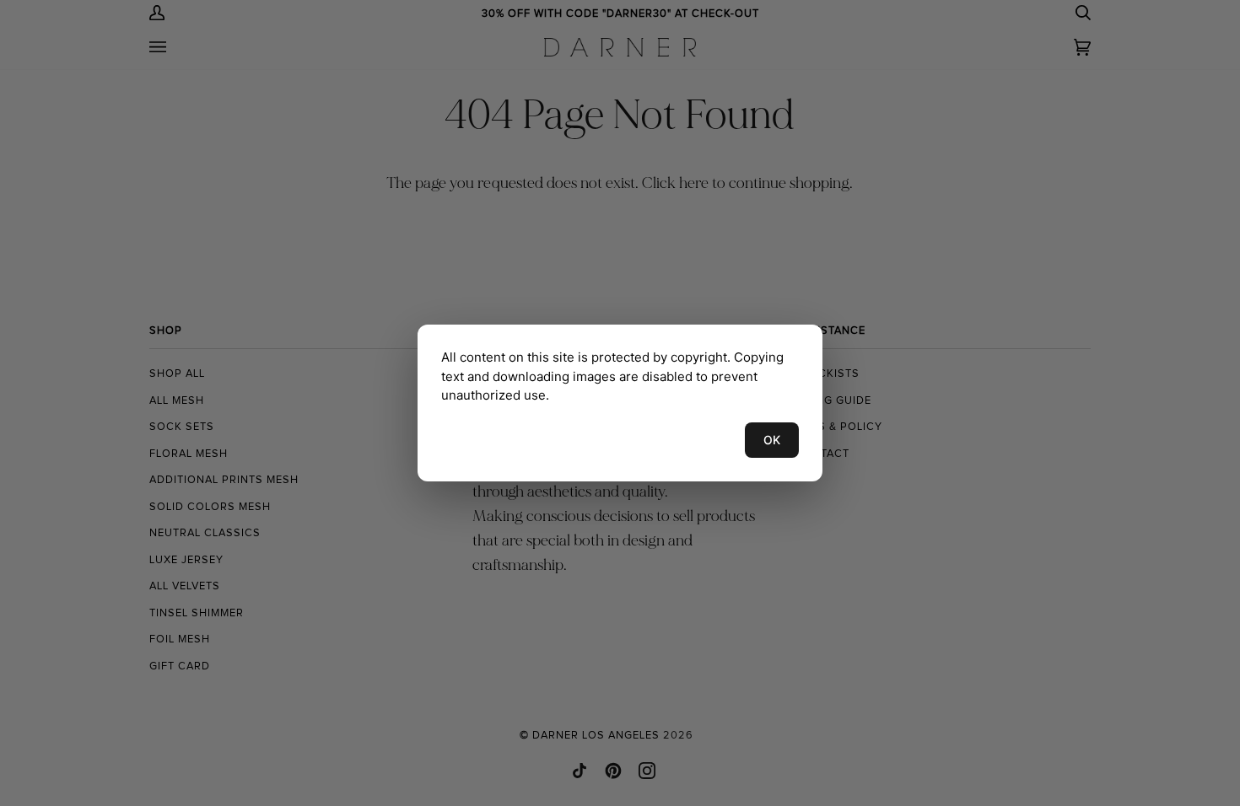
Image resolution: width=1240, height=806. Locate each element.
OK (771, 440)
